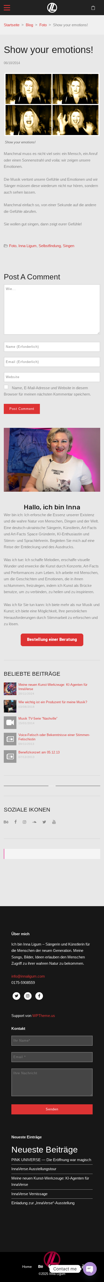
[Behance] (6, 822)
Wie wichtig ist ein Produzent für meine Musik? (52, 702)
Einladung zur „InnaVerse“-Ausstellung (42, 1203)
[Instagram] (24, 822)
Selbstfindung (50, 246)
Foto (43, 25)
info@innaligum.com (28, 976)
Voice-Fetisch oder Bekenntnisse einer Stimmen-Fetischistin (54, 737)
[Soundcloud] (34, 822)
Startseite (11, 25)
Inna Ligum (27, 246)
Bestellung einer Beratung (52, 639)
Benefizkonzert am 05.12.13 (39, 752)
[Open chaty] (90, 1269)
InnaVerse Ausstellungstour (33, 1169)
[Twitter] (44, 822)
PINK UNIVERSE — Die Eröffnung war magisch (51, 1160)
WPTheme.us (43, 1015)
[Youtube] (54, 822)
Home (27, 1267)
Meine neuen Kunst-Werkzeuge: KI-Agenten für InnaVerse (52, 687)
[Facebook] (15, 822)
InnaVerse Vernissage (29, 1194)
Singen (68, 246)
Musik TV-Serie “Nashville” (37, 718)
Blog (29, 25)
